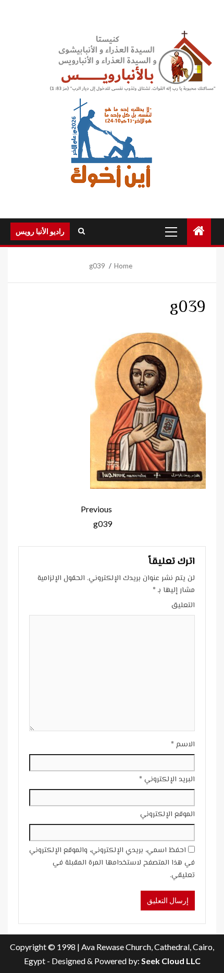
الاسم (183, 744)
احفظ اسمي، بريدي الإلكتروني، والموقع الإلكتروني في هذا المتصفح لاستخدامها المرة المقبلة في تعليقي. (112, 863)
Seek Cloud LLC (171, 961)
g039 (96, 516)
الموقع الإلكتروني (167, 814)
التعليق (183, 605)
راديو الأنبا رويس (40, 231)
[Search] (81, 231)
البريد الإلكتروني (167, 779)
